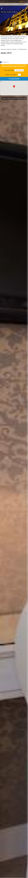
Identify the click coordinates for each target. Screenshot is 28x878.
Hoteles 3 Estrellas (11, 4)
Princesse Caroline (20, 4)
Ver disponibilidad (14, 79)
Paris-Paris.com (3, 4)
